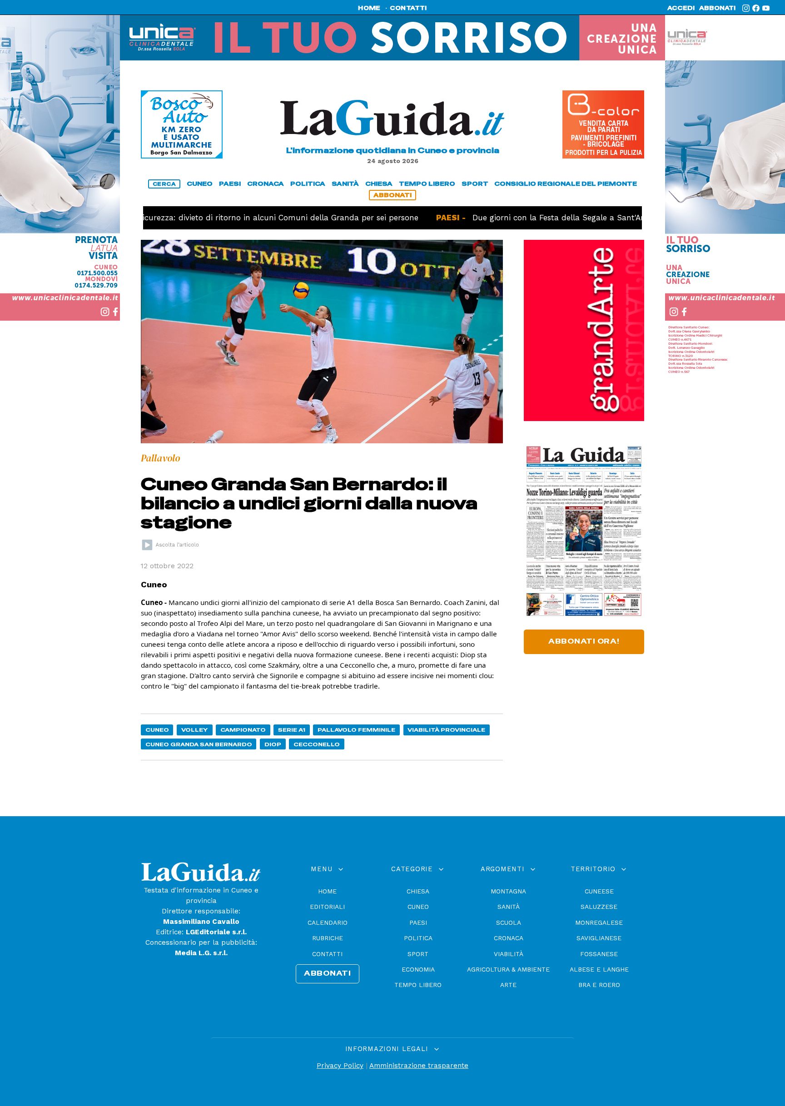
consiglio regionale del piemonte (565, 184)
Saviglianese (598, 938)
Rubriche (327, 938)
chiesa (378, 184)
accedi (681, 8)
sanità (345, 184)
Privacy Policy (340, 1065)
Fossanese (599, 953)
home (369, 8)
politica (307, 184)
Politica (418, 938)
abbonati (717, 8)
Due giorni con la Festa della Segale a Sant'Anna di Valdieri (551, 217)
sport (475, 184)
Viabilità (508, 953)
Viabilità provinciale (446, 729)
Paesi (418, 922)
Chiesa (418, 891)
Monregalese (599, 922)
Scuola (508, 922)
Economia (418, 969)
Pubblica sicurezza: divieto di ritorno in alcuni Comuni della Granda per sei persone (221, 217)
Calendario (328, 922)
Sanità (508, 906)
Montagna (508, 891)
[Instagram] (746, 8)
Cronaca (508, 938)
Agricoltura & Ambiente (508, 969)
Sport (417, 953)
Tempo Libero (418, 984)
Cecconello (316, 744)
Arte (508, 984)
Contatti (327, 953)
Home (327, 891)
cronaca (265, 184)
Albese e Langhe (599, 969)
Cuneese (599, 891)
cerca (164, 184)
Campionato (243, 729)
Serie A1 (291, 729)
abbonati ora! (584, 641)
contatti (408, 8)
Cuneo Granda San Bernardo (198, 744)
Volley (194, 729)
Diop (272, 744)
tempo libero (427, 184)
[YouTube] (766, 8)
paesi (230, 184)
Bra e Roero (599, 984)
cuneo (200, 184)
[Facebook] (756, 8)
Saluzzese (599, 906)
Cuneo (157, 729)
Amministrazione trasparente (418, 1065)
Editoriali (327, 906)
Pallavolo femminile (356, 729)
